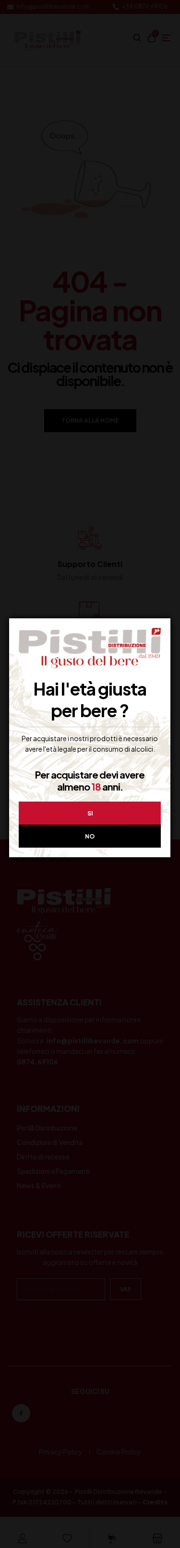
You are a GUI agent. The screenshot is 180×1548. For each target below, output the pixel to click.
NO (90, 836)
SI (90, 813)
